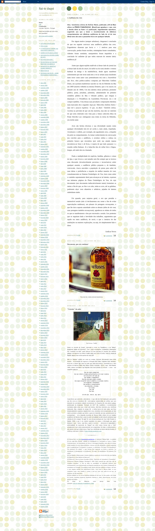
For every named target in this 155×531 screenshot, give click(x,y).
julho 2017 (43, 425)
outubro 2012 (44, 296)
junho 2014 (44, 345)
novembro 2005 (45, 93)
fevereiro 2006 (45, 100)
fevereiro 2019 (45, 470)
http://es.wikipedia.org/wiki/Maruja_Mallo (83, 483)
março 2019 (44, 472)
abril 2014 (43, 340)
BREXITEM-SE (45, 70)
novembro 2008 (45, 181)
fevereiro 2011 (44, 247)
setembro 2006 (45, 117)
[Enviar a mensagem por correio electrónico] (114, 235)
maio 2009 (43, 195)
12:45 (78, 235)
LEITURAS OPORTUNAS (48, 43)
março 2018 (44, 445)
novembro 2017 (45, 435)
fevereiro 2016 (45, 394)
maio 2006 (43, 107)
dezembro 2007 (45, 154)
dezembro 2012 (45, 301)
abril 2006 (43, 105)
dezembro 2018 (45, 465)
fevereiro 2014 (45, 335)
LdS (40, 24)
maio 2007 (43, 137)
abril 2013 (43, 310)
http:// (80, 439)
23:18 (78, 300)
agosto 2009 (44, 203)
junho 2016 (44, 403)
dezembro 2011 (45, 271)
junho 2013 (44, 315)
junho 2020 (44, 501)
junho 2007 (44, 139)
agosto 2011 (44, 261)
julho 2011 (43, 259)
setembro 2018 (45, 457)
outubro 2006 (44, 119)
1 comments (108, 489)
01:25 (78, 488)
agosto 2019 (44, 484)
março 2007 (44, 132)
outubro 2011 (44, 266)
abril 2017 (43, 421)
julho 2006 (43, 112)
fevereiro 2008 (45, 159)
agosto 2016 (44, 408)
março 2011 (44, 249)
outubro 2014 (44, 354)
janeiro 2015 (44, 362)
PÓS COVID (44, 46)
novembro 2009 (45, 210)
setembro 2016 (45, 411)
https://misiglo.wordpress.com (93, 431)
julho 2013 (43, 318)
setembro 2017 (45, 430)
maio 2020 (43, 499)
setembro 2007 (45, 146)
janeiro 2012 (44, 274)
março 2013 (44, 308)
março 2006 (44, 102)
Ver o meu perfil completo (46, 36)
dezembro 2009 (45, 212)
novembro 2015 (45, 386)
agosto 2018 (44, 455)
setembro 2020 (45, 504)
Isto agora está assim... (47, 59)
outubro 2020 (44, 506)
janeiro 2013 (44, 303)
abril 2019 (43, 475)
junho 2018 (44, 450)
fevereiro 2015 (45, 364)
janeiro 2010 (44, 215)
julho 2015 (43, 377)
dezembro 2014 (45, 359)
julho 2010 (43, 230)
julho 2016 (43, 406)
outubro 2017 (44, 433)
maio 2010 (43, 225)
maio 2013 (43, 313)
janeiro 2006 (44, 97)
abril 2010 (43, 222)
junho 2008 (44, 168)
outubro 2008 (44, 178)
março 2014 (44, 337)
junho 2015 (44, 374)
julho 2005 (43, 83)
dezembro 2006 (45, 124)
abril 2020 (43, 497)
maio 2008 (43, 166)
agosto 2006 (44, 115)
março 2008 (44, 161)
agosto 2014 (44, 350)
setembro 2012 (45, 293)
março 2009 (44, 190)
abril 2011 (43, 252)
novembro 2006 (45, 122)
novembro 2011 (45, 269)
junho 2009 (44, 198)
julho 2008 (43, 171)
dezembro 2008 (45, 183)
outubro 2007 (44, 149)
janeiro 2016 (44, 391)
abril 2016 (43, 399)
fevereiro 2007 (45, 129)
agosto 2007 (44, 144)
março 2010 (44, 220)
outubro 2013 (44, 325)
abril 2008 (43, 163)
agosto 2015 (44, 379)
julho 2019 (43, 482)
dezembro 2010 (45, 242)
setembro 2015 (45, 381)
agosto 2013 (44, 320)
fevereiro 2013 (45, 306)
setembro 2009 (45, 205)
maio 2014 (43, 342)
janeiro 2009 (44, 186)
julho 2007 (43, 141)
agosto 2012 (44, 291)
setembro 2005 (45, 88)
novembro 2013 (45, 328)
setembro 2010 (45, 234)
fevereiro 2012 (45, 276)
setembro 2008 (45, 176)
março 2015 (44, 367)
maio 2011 (43, 254)
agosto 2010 (44, 232)
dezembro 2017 (45, 438)
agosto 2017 (44, 428)
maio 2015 (43, 372)
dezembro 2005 (45, 95)
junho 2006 (44, 110)
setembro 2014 (45, 352)
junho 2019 (44, 479)
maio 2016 (43, 401)
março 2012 (44, 279)
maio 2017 (43, 423)
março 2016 (44, 396)
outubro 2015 (44, 384)
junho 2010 (44, 227)
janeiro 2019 (44, 467)
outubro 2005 (44, 90)
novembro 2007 (45, 151)
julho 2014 (43, 347)
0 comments (108, 235)
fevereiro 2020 (45, 494)
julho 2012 (43, 288)
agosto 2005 (44, 85)
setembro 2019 (45, 487)
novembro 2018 (45, 462)
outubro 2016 (44, 413)
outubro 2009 (44, 208)
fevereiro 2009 (45, 188)
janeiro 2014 (44, 332)
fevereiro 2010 (45, 217)
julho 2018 (43, 452)
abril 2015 (43, 369)
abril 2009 (43, 193)
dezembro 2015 (45, 389)
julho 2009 (43, 200)
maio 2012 (43, 284)
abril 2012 (43, 281)
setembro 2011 (45, 264)
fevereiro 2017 (45, 418)
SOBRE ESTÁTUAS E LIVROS (49, 53)
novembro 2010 (45, 239)
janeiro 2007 (44, 127)
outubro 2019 (44, 489)
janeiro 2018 (44, 440)
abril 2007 (43, 134)
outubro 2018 (44, 460)
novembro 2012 (45, 298)
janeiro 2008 (44, 156)
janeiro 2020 (44, 492)
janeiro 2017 (44, 416)
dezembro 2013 (45, 330)
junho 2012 (44, 286)
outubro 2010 (44, 237)
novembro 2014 (45, 357)
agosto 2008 (44, 173)
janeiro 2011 (44, 244)
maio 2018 (43, 447)
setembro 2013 (45, 323)
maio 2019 (43, 477)
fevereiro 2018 (45, 443)
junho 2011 (44, 256)
